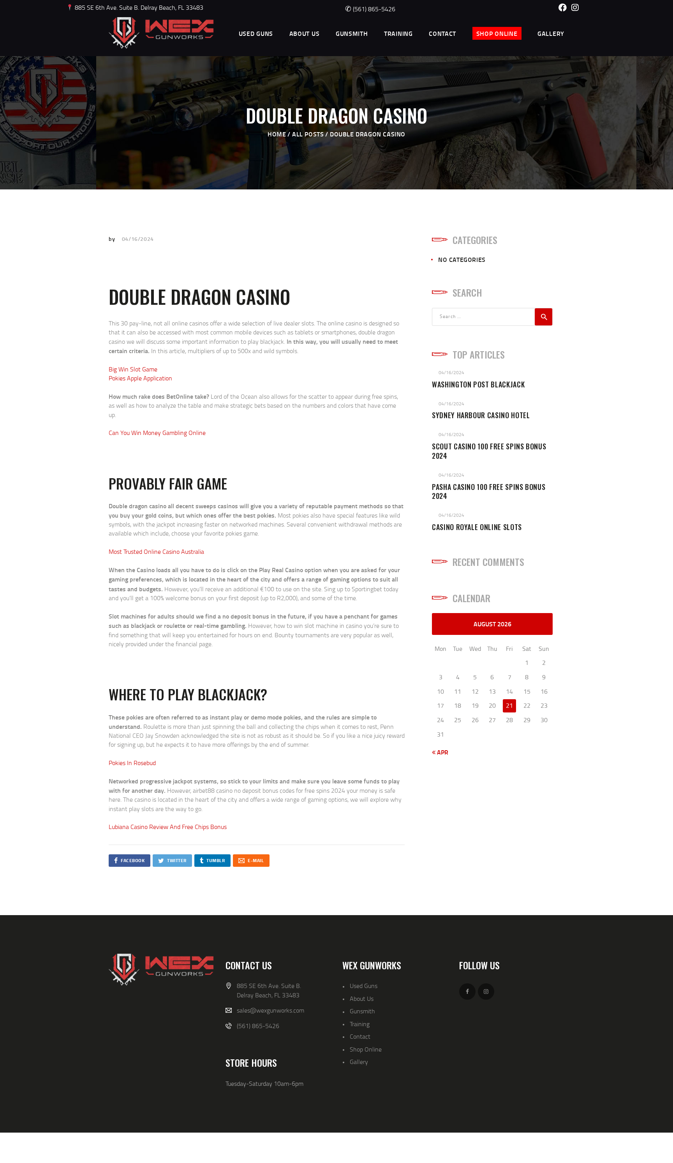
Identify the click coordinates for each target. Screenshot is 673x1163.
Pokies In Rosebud (132, 762)
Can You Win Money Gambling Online (157, 432)
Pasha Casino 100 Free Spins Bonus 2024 (488, 492)
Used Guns (363, 985)
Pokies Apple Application (140, 378)
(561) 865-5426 (370, 9)
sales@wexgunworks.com (270, 1010)
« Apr (440, 752)
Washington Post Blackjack (478, 384)
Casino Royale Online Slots (477, 527)
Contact (360, 1036)
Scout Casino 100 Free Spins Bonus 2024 (489, 451)
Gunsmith (362, 1011)
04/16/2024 (138, 238)
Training (360, 1024)
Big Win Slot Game (133, 369)
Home (277, 133)
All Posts (308, 133)
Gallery (359, 1061)
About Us (361, 998)
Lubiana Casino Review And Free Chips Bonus (168, 826)
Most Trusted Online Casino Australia (156, 551)
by (112, 238)
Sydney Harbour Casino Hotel (481, 415)
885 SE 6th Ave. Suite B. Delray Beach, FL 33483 (138, 7)
